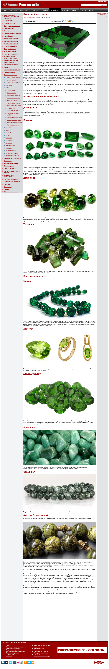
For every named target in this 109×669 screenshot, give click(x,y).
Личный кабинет (102, 1)
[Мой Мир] (70, 21)
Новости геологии (39, 650)
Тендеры (83, 10)
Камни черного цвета (13, 95)
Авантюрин (29, 427)
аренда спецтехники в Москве (102, 15)
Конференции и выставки (41, 651)
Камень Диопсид (32, 373)
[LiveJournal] (72, 21)
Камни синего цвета (13, 111)
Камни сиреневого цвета (14, 117)
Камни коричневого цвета (15, 122)
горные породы (45, 645)
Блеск (7, 130)
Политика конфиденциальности (15, 647)
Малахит (27, 281)
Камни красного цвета (13, 98)
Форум (91, 10)
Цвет (7, 87)
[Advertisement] (58, 616)
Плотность (9, 85)
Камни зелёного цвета (14, 105)
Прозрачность (10, 140)
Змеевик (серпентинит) (35, 515)
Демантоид (29, 178)
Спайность (9, 138)
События (45, 10)
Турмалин (28, 224)
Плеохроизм (9, 148)
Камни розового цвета (14, 120)
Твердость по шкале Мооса (14, 82)
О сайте (8, 645)
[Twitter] (65, 21)
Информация (55, 10)
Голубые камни (11, 108)
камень (24, 643)
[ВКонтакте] (63, 21)
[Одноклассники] (68, 21)
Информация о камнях (41, 653)
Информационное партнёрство (15, 651)
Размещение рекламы (13, 648)
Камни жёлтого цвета (13, 103)
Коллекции (65, 10)
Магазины (75, 10)
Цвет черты (9, 127)
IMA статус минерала (12, 153)
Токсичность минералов (13, 77)
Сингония (8, 132)
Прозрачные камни (13, 125)
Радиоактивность (11, 150)
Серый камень (11, 93)
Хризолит (28, 329)
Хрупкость (9, 143)
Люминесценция (11, 145)
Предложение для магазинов (15, 650)
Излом (7, 135)
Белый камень (11, 90)
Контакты (9, 656)
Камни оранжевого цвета (14, 100)
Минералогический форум (42, 656)
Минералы (13, 10)
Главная (5, 10)
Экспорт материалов (12, 653)
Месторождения (25, 10)
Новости (36, 10)
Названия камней (11, 80)
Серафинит (29, 472)
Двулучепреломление (12, 156)
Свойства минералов (29, 17)
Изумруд (28, 120)
